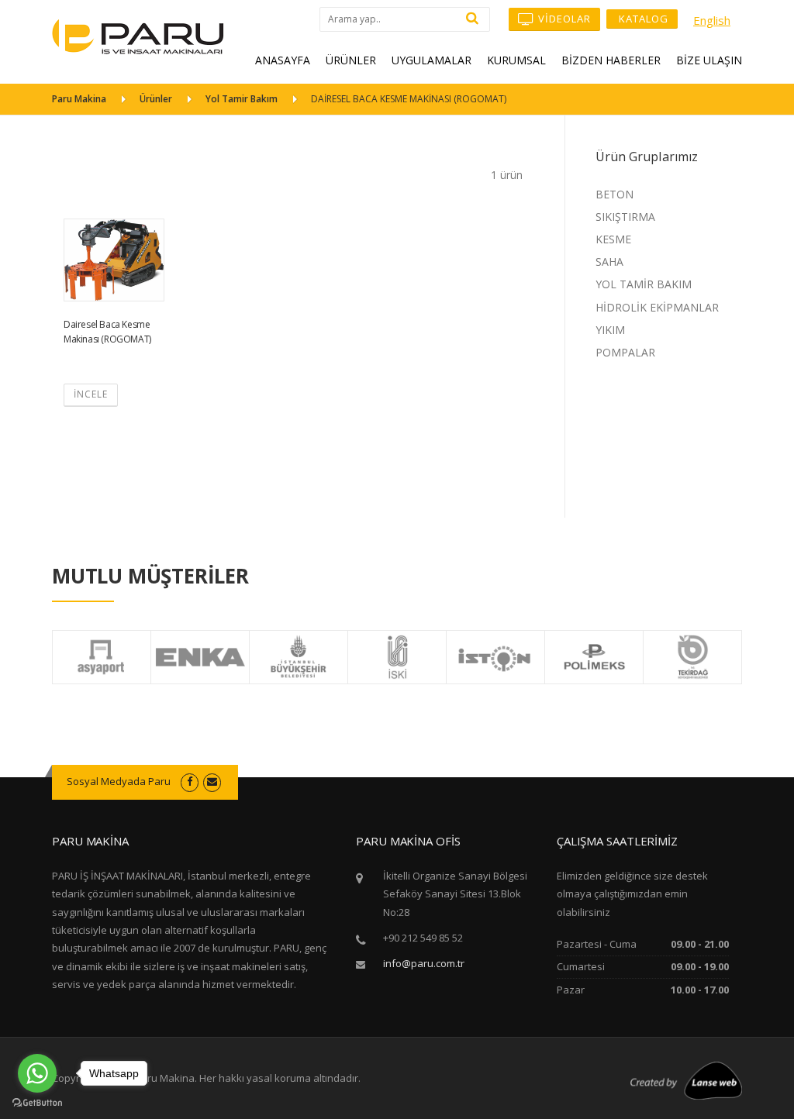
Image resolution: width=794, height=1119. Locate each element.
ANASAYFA (282, 60)
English (711, 20)
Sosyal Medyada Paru (119, 781)
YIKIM (610, 329)
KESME (613, 239)
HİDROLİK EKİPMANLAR (657, 307)
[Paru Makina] (138, 35)
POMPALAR (625, 352)
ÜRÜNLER (351, 60)
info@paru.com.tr (423, 963)
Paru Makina (79, 98)
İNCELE (91, 394)
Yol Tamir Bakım (241, 98)
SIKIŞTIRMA (625, 216)
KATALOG (642, 19)
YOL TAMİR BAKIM (644, 284)
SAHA (609, 261)
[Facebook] (189, 781)
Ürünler (156, 98)
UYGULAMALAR (431, 60)
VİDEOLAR (563, 19)
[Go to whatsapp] (37, 1073)
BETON (614, 194)
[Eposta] (212, 781)
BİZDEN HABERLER (611, 60)
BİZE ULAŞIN (709, 60)
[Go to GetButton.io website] (37, 1103)
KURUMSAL (516, 60)
